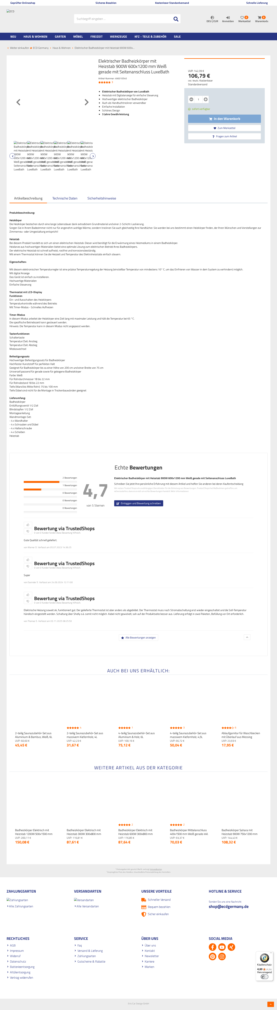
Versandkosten (156, 869)
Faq (79, 945)
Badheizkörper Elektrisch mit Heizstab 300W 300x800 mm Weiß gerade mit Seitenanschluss (86, 834)
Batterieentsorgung (22, 966)
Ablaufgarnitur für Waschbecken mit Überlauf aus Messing (241, 735)
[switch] (264, 976)
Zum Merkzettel (226, 128)
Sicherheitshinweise (101, 198)
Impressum (17, 950)
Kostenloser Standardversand (200, 82)
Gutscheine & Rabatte (91, 961)
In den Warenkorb (226, 118)
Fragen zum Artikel (226, 136)
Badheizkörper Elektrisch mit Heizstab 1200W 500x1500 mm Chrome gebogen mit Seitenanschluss (34, 836)
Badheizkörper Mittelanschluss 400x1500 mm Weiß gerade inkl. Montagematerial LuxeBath (189, 834)
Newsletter (152, 956)
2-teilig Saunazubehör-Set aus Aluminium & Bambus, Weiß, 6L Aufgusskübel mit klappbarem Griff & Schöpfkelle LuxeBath (33, 739)
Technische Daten (64, 198)
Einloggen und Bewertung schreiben (140, 503)
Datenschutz (18, 961)
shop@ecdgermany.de (229, 906)
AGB (13, 945)
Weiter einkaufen (19, 48)
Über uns (150, 945)
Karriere (149, 961)
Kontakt (150, 950)
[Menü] (271, 953)
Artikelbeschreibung (28, 198)
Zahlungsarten (86, 956)
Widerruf (15, 956)
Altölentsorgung (20, 972)
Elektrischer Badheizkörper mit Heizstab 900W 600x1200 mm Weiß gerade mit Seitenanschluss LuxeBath (175, 478)
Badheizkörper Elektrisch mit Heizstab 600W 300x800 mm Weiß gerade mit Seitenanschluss (138, 834)
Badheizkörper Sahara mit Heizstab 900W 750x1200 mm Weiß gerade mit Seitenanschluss (241, 834)
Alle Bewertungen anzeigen (140, 637)
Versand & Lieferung (90, 950)
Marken (149, 966)
